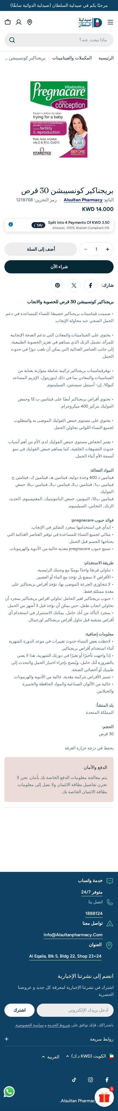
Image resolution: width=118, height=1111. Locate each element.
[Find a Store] (29, 22)
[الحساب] (18, 22)
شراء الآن (59, 266)
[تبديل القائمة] (110, 22)
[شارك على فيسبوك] (90, 285)
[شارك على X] (74, 285)
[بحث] (12, 40)
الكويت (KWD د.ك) (88, 1056)
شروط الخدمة (58, 1025)
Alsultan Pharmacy (83, 199)
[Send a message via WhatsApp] (9, 1091)
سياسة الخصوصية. (29, 1025)
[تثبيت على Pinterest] (57, 285)
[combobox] (59, 40)
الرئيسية (106, 58)
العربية (53, 1057)
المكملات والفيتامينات (72, 58)
